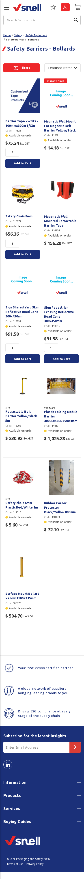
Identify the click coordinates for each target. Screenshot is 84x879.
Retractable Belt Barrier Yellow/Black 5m (21, 416)
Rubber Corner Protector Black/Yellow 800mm (60, 507)
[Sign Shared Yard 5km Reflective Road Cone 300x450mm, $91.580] (22, 282)
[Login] (65, 7)
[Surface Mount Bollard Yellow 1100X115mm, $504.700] (22, 568)
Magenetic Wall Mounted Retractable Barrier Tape (60, 221)
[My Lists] (53, 9)
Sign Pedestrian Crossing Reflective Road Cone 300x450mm (59, 314)
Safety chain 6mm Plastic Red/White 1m (21, 505)
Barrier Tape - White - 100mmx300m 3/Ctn (22, 123)
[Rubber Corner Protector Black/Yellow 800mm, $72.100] (61, 477)
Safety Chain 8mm (18, 216)
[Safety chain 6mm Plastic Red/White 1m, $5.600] (22, 477)
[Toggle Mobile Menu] (5, 8)
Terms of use (15, 864)
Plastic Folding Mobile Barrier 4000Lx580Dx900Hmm (61, 416)
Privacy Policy (34, 864)
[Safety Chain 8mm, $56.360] (22, 191)
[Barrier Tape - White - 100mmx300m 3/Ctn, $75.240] (22, 95)
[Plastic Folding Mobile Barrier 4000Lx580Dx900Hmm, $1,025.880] (61, 386)
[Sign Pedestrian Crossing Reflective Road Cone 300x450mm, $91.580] (61, 282)
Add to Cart (22, 163)
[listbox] (62, 67)
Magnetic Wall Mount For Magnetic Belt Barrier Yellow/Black (60, 126)
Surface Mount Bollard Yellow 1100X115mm (22, 596)
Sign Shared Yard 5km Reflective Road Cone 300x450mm (22, 312)
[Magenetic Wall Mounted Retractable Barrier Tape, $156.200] (61, 191)
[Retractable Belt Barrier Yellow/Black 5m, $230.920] (22, 386)
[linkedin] (7, 764)
